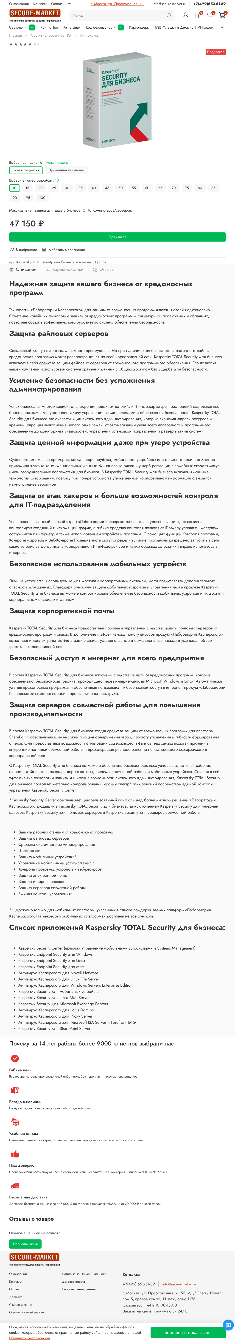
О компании (19, 3)
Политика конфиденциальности (84, 1273)
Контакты (40, 3)
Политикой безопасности (29, 1338)
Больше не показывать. (188, 1332)
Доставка (15, 1297)
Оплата (57, 3)
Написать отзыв (25, 1244)
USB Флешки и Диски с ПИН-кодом (184, 27)
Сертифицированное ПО (51, 35)
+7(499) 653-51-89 (139, 1284)
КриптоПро (49, 27)
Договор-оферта (73, 1281)
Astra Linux (72, 27)
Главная (15, 35)
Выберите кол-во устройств (34, 180)
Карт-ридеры (139, 27)
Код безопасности (100, 27)
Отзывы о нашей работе (26, 1312)
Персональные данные (78, 1289)
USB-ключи (18, 27)
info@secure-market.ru (169, 3)
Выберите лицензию (41, 162)
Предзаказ (117, 237)
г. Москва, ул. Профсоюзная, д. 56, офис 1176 (129, 3)
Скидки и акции (20, 1304)
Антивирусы (89, 35)
